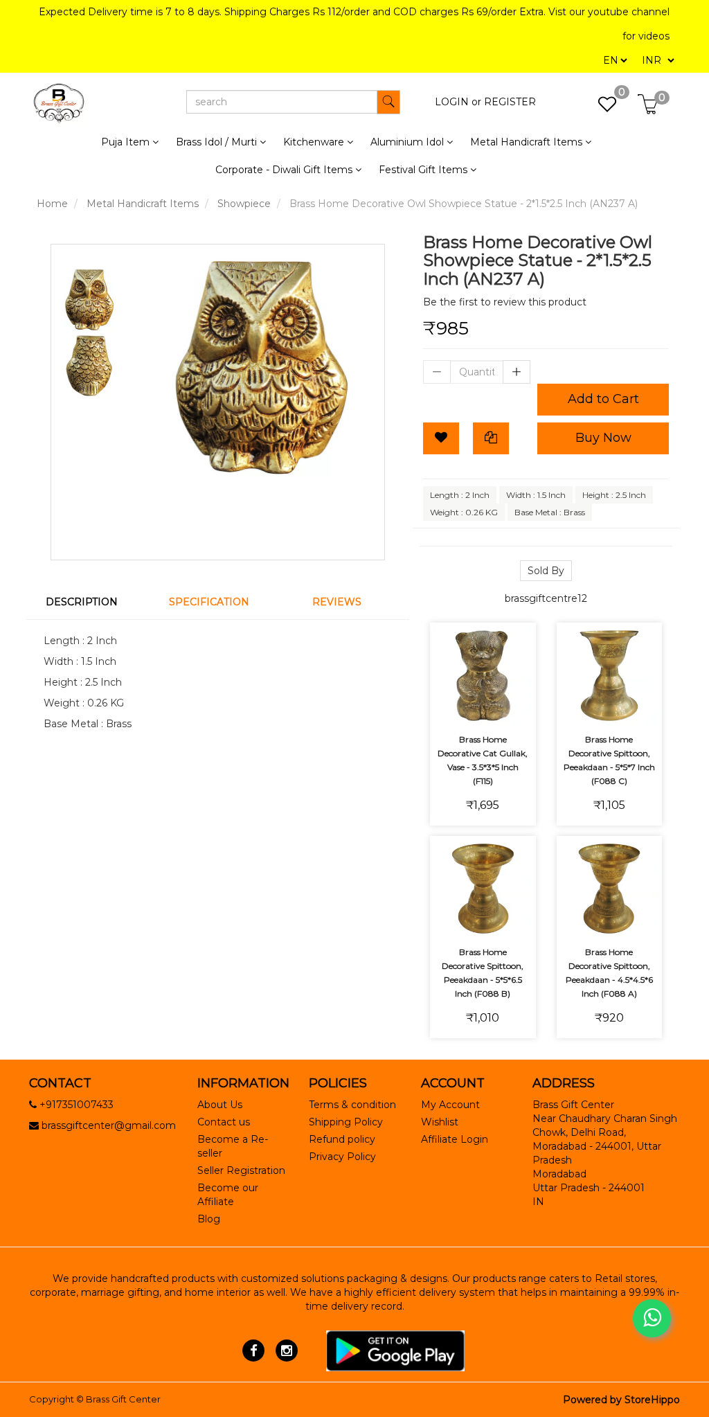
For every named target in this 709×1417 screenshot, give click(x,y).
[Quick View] (483, 705)
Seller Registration (241, 1170)
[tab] (90, 602)
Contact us (223, 1122)
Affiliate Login (454, 1139)
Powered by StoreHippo (621, 1399)
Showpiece (244, 203)
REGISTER (510, 102)
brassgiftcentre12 (546, 598)
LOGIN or (458, 102)
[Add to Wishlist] (441, 438)
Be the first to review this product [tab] (504, 302)
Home (52, 203)
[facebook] (254, 1350)
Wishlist (439, 1122)
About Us (219, 1104)
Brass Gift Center (123, 1399)
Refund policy (342, 1139)
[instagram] (286, 1350)
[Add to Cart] (450, 667)
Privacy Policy (342, 1156)
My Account (450, 1104)
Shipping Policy (346, 1122)
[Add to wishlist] (483, 667)
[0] (600, 108)
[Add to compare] (515, 667)
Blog (208, 1219)
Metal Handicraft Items (143, 203)
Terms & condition (352, 1104)
